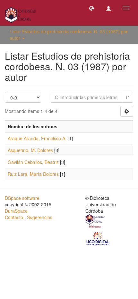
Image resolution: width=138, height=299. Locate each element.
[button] (91, 8)
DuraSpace (16, 211)
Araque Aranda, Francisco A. (37, 138)
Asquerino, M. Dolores (30, 150)
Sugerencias (39, 217)
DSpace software (22, 198)
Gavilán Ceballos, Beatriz (33, 162)
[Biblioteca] (95, 221)
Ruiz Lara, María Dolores (33, 174)
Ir (127, 97)
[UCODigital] (98, 238)
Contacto (14, 217)
